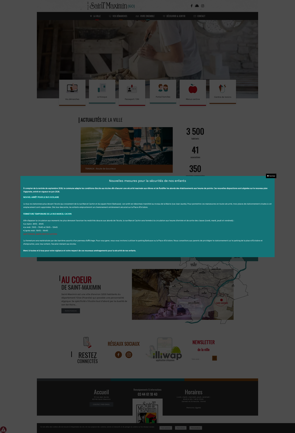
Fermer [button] (272, 176)
